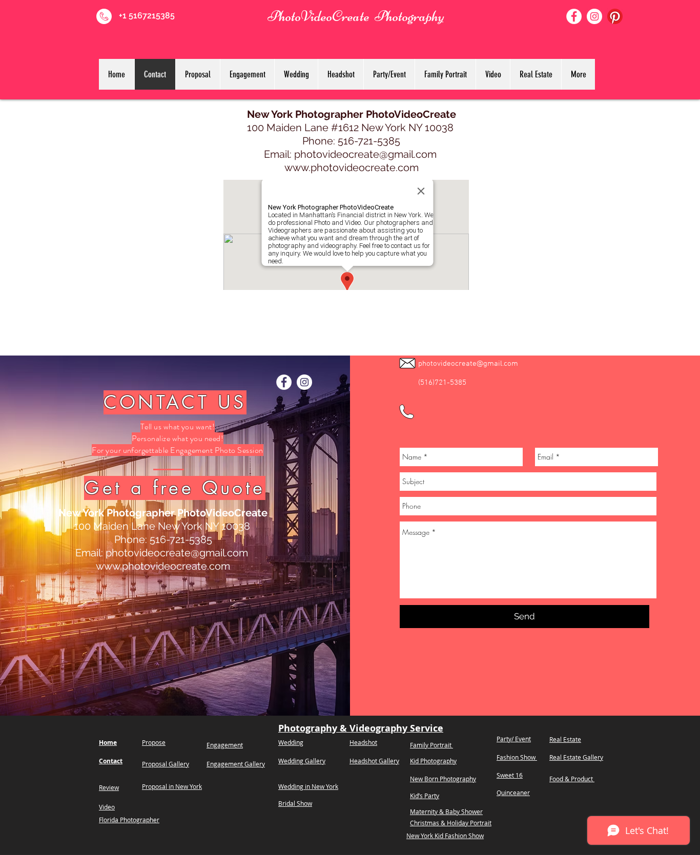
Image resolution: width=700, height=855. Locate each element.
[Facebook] (574, 16)
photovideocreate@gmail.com (365, 154)
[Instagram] (594, 16)
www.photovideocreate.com (351, 167)
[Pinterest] (615, 16)
